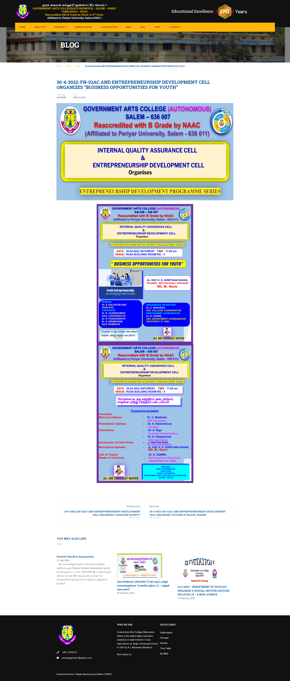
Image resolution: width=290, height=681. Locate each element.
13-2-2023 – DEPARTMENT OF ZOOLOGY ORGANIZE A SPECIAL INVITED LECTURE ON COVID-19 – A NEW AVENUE (203, 590)
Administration (83, 27)
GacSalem (61, 97)
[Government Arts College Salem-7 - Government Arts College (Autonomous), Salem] (136, 11)
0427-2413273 (69, 652)
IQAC (142, 27)
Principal (164, 637)
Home (23, 27)
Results (164, 643)
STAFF (157, 27)
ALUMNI (164, 653)
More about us (124, 654)
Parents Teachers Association (75, 556)
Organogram (166, 632)
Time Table (165, 648)
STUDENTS (174, 27)
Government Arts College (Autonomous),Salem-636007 (84, 674)
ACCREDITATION (109, 27)
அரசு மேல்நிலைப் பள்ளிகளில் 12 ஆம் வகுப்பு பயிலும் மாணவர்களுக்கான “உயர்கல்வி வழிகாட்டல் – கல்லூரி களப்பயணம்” (143, 585)
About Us (40, 27)
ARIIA (128, 27)
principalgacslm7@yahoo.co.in (77, 658)
